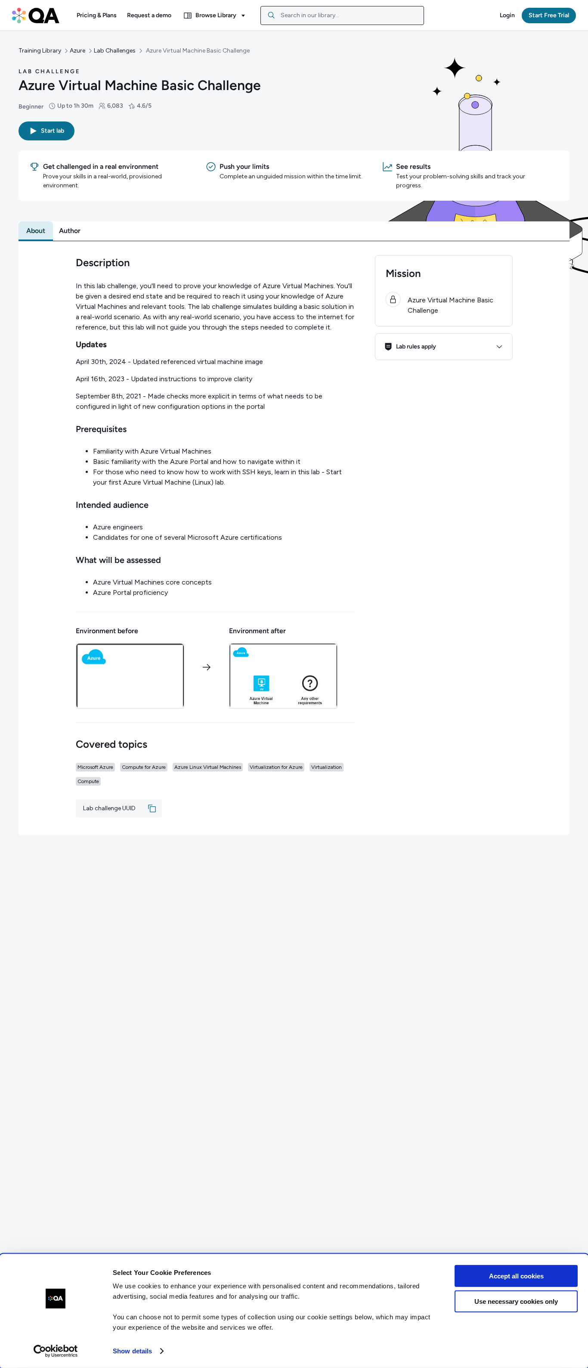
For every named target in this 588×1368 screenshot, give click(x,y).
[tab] (35, 230)
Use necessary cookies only (516, 1301)
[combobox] (342, 15)
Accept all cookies (516, 1276)
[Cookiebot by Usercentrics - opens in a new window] (55, 1351)
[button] (96, 15)
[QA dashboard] (36, 15)
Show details (132, 1351)
